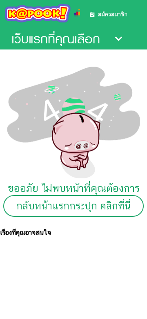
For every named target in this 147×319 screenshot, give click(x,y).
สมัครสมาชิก (112, 14)
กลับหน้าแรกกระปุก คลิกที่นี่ (73, 206)
